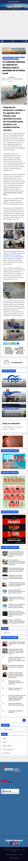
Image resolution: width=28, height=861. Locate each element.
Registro (4, 738)
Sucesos (16, 59)
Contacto (20, 854)
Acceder (4, 742)
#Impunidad (19, 79)
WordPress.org (6, 753)
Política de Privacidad (14, 858)
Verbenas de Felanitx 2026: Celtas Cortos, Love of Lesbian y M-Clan (16, 598)
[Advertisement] (14, 25)
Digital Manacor (14, 7)
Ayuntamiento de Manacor (8, 57)
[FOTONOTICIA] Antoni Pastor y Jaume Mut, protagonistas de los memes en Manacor (16, 584)
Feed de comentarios (7, 749)
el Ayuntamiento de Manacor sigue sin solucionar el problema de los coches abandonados (14, 254)
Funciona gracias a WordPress (10, 849)
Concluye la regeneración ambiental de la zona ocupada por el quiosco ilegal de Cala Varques (9, 350)
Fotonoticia (12, 392)
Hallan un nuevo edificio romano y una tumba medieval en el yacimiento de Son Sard (16, 621)
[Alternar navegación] (13, 41)
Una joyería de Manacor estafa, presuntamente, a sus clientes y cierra (16, 643)
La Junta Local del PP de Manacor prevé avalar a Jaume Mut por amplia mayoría (16, 591)
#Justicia (9, 81)
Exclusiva (17, 57)
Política (17, 408)
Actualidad (6, 392)
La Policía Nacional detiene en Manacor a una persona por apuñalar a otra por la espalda (18, 350)
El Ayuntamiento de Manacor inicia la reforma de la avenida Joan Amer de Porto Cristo (16, 569)
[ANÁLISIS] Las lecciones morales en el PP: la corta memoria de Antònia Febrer (15, 577)
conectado (17, 427)
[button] (23, 41)
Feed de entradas (6, 745)
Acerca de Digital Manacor (11, 854)
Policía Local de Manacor (8, 59)
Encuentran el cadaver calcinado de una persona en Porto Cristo (16, 682)
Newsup (22, 849)
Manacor (22, 57)
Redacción (12, 77)
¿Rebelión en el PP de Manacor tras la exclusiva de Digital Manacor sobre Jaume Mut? (16, 606)
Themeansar (14, 851)
